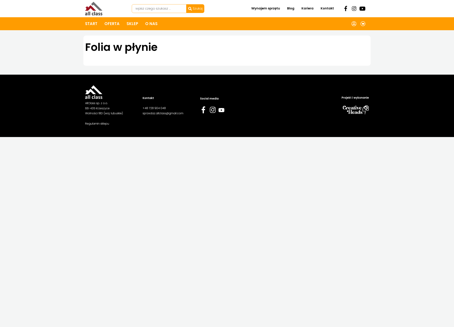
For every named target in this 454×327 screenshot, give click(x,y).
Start (91, 23)
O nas (151, 23)
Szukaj (197, 8)
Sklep (132, 23)
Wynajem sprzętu (265, 8)
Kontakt (327, 8)
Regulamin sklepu (97, 124)
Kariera (307, 8)
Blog (290, 8)
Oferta (112, 23)
